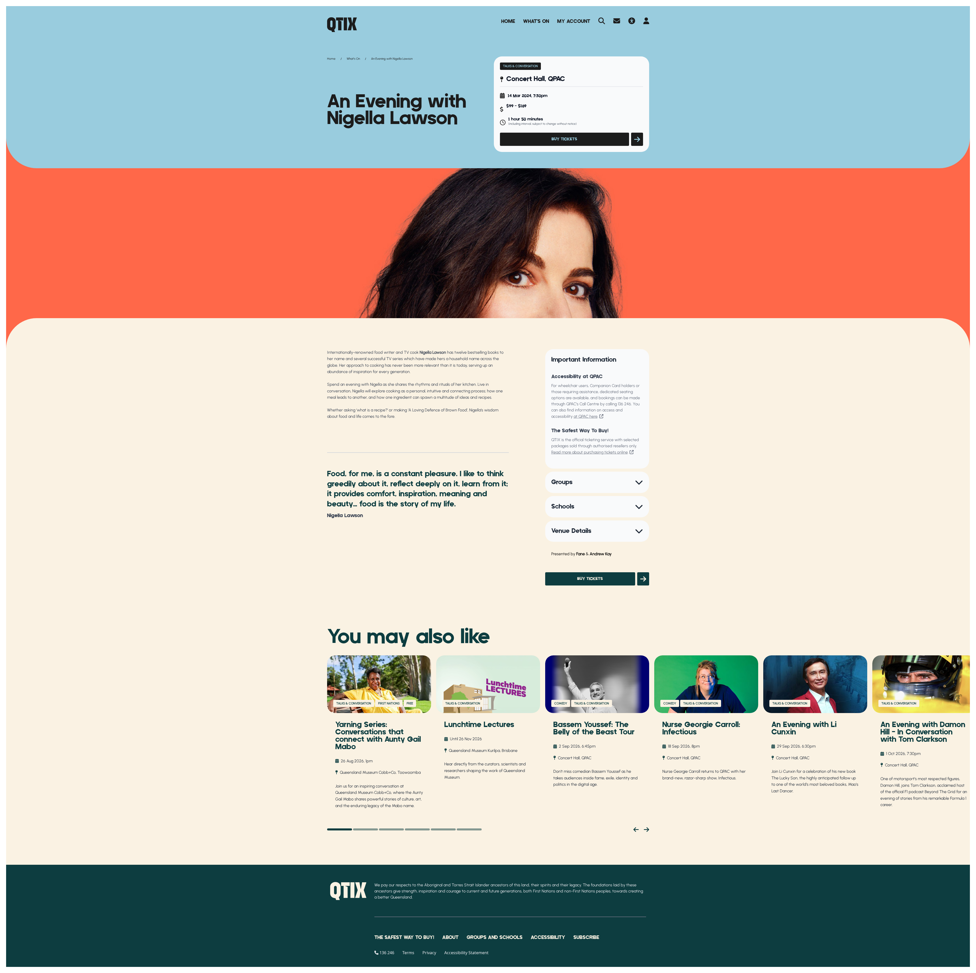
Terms (408, 952)
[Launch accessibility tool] (631, 21)
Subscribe (586, 937)
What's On (536, 21)
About (450, 937)
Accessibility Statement (466, 952)
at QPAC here (586, 416)
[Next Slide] (646, 829)
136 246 (624, 403)
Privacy (429, 952)
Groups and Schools (495, 937)
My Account (573, 21)
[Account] (646, 21)
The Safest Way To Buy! (404, 937)
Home (508, 21)
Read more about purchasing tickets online (589, 452)
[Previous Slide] (636, 829)
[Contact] (616, 21)
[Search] (601, 21)
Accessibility (548, 937)
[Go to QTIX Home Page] (342, 24)
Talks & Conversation (520, 66)
